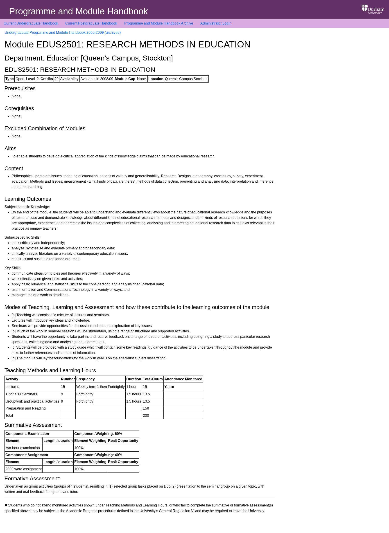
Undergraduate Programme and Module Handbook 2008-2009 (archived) (63, 32)
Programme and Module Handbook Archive (158, 23)
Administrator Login (215, 23)
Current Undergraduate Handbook (31, 23)
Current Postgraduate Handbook (91, 23)
